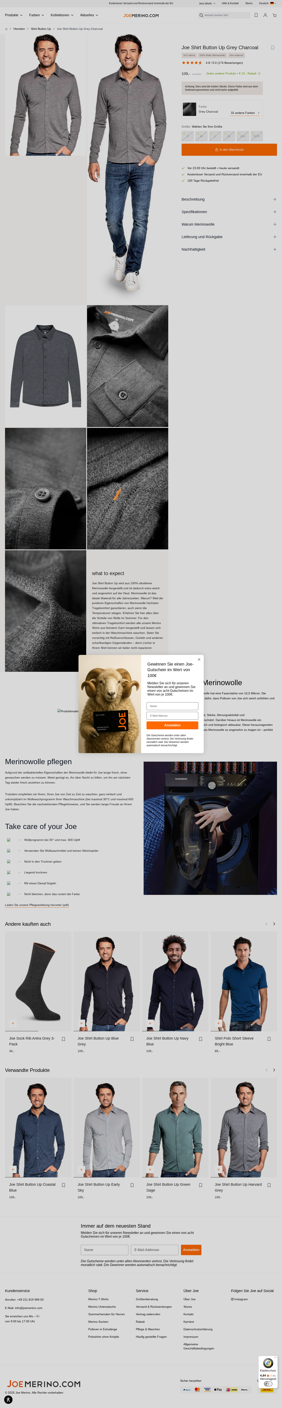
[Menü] (275, 1358)
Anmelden (172, 725)
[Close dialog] (199, 659)
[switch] (268, 1383)
